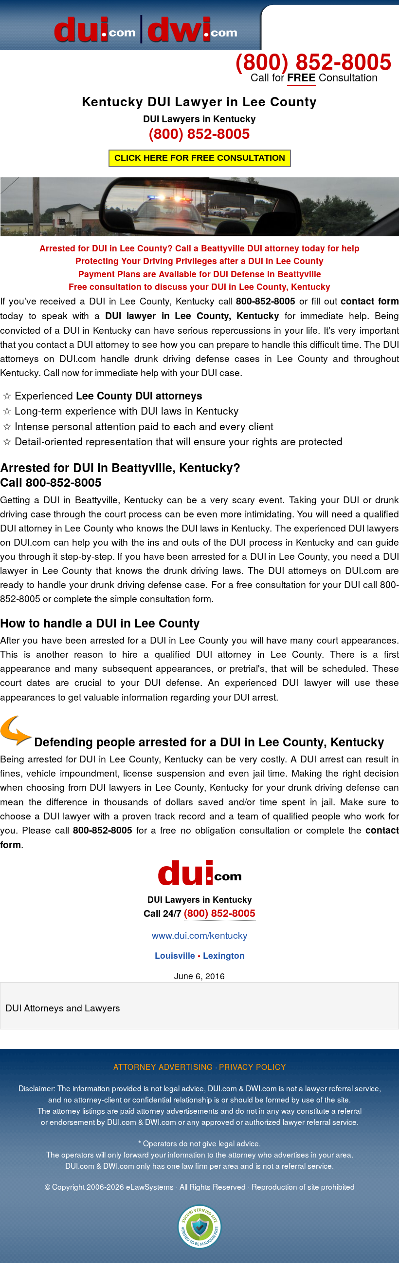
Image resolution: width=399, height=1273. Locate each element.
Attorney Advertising (163, 1066)
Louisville (175, 955)
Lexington (224, 955)
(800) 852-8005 (314, 60)
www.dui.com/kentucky (200, 934)
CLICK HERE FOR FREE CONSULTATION (199, 158)
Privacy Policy (252, 1066)
